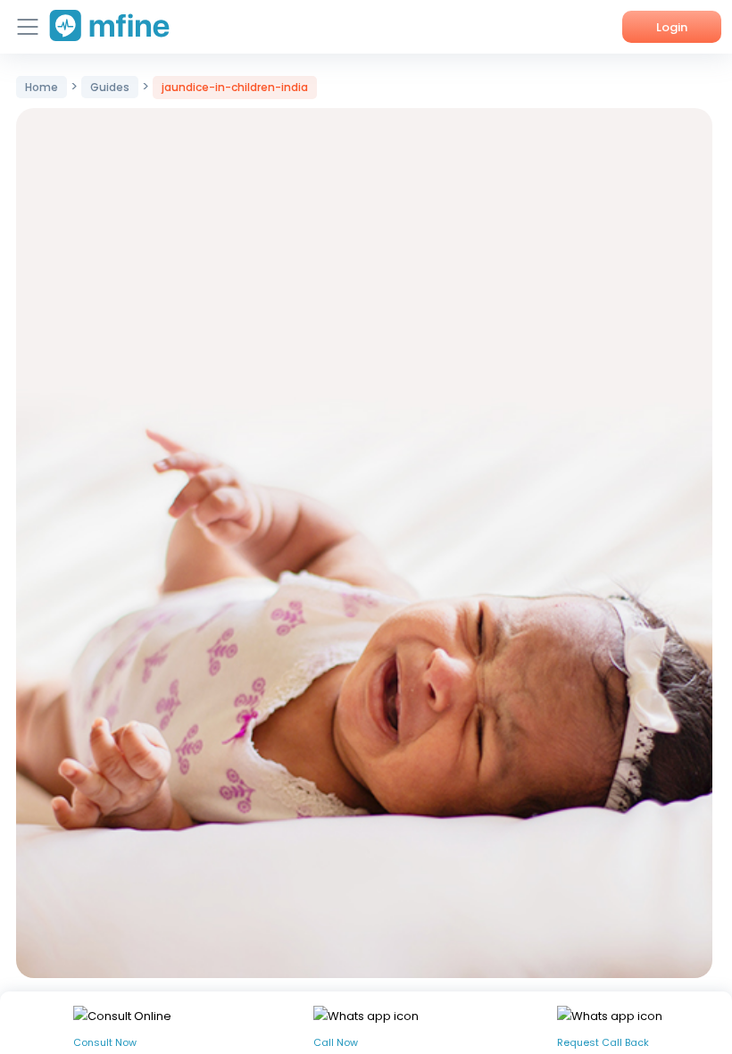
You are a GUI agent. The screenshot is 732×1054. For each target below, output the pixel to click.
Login (671, 27)
